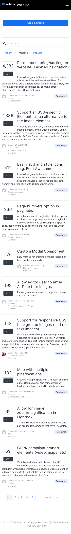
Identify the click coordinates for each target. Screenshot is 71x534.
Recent (8, 52)
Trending (22, 52)
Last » (58, 497)
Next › (47, 497)
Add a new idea (35, 22)
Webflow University (37, 525)
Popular (37, 52)
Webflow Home (60, 522)
